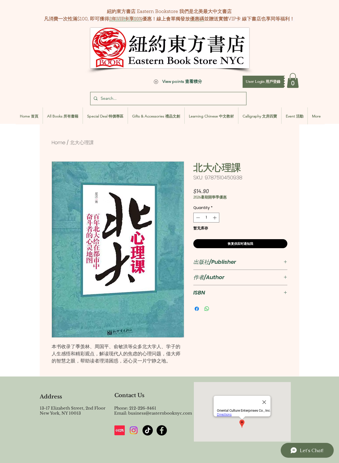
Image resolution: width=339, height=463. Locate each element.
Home (58, 142)
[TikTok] (147, 430)
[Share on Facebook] (197, 309)
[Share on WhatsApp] (207, 309)
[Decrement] (197, 217)
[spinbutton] (206, 217)
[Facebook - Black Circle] (162, 430)
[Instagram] (133, 430)
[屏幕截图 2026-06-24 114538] (119, 430)
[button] (263, 82)
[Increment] (215, 217)
